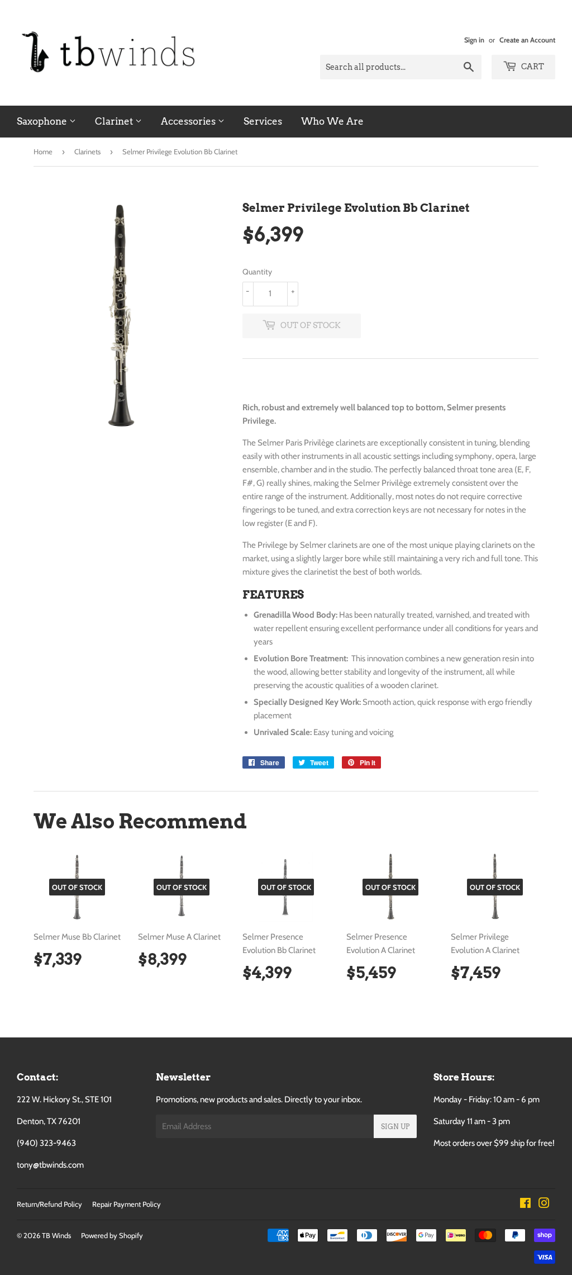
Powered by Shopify (112, 1235)
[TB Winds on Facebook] (525, 1205)
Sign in (474, 40)
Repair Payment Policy (126, 1204)
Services (263, 121)
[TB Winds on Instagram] (544, 1205)
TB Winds (56, 1235)
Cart (531, 66)
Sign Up (395, 1126)
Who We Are (332, 121)
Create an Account (527, 40)
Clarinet (115, 121)
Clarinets (87, 151)
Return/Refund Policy (49, 1204)
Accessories (189, 121)
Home (43, 151)
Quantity (257, 272)
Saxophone (43, 121)
